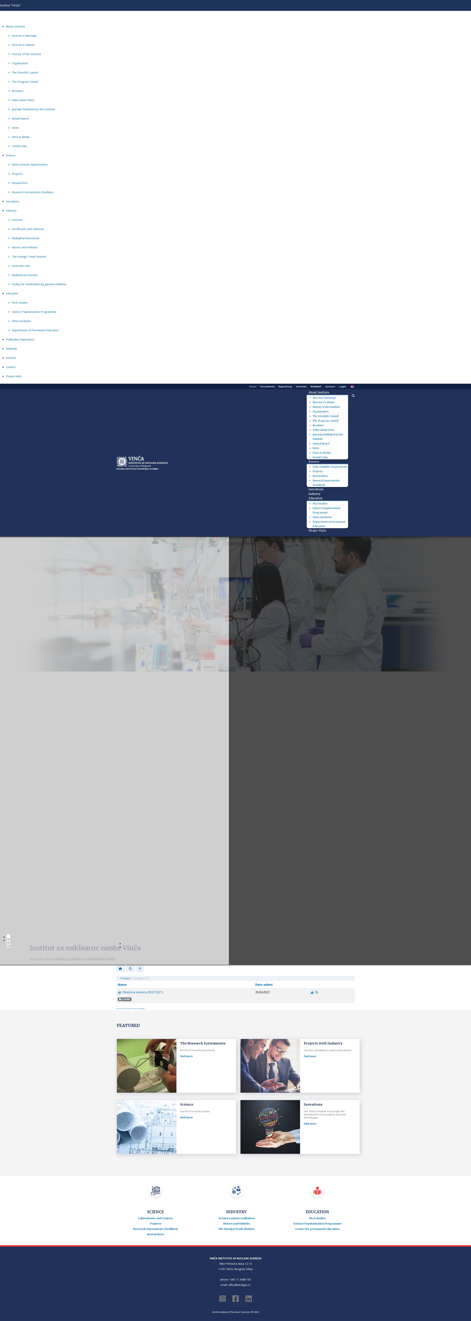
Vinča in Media (20, 137)
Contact (11, 367)
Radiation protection (25, 275)
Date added (263, 985)
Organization (20, 63)
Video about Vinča (23, 100)
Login (342, 386)
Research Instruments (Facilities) (32, 192)
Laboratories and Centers (155, 1218)
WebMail (316, 386)
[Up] (140, 968)
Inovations (12, 201)
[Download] (312, 992)
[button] (351, 395)
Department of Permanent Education (35, 330)
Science (10, 155)
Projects (17, 173)
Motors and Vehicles (25, 247)
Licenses (17, 219)
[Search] (130, 968)
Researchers (20, 183)
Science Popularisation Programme (34, 312)
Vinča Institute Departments (30, 164)
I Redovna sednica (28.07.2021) (142, 992)
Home (252, 386)
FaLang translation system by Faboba (130, 1008)
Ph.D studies (20, 302)
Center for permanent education (317, 1229)
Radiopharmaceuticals (25, 238)
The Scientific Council (25, 72)
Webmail (11, 348)
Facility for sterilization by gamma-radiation (39, 284)
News (15, 127)
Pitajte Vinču (14, 376)
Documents (267, 386)
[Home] (120, 968)
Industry (11, 210)
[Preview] (316, 992)
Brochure (17, 91)
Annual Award (20, 118)
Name (122, 985)
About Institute (15, 26)
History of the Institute (26, 54)
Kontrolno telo (21, 266)
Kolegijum (125, 978)
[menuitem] (320, 392)
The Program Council (25, 81)
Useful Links (19, 146)
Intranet (11, 358)
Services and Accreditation (236, 1218)
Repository (285, 386)
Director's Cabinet (23, 45)
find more (186, 1056)
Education (12, 293)
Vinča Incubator (21, 321)
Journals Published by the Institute (33, 109)
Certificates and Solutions (28, 229)
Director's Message (24, 35)
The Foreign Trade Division (29, 256)
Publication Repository (20, 339)
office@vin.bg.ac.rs (239, 1285)
